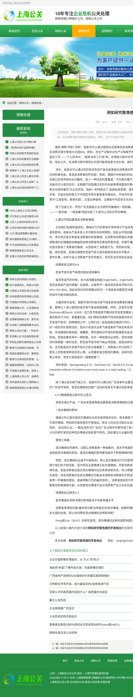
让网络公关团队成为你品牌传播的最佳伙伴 (24, 290)
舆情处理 (83, 31)
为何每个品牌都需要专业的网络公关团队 (24, 325)
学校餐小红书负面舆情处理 (22, 336)
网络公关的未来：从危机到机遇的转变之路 (24, 313)
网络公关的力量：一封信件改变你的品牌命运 (24, 330)
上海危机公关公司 (24, 15)
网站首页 (14, 31)
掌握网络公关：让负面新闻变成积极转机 (24, 307)
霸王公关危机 (57, 600)
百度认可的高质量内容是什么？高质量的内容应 (78, 592)
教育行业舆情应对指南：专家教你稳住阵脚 (24, 347)
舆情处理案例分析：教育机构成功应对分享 (24, 353)
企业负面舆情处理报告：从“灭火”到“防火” (74, 559)
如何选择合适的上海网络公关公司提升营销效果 (24, 382)
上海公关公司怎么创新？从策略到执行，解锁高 (24, 181)
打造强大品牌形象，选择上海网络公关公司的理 (24, 370)
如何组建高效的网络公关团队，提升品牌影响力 (24, 296)
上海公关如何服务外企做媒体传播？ (24, 159)
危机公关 (37, 31)
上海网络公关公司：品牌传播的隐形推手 (24, 376)
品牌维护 (107, 31)
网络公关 (60, 31)
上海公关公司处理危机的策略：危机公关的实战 (24, 164)
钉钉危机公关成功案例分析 (22, 216)
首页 (65, 660)
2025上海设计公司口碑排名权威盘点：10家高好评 (24, 210)
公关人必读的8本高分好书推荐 (24, 222)
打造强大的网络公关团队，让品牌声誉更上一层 (24, 302)
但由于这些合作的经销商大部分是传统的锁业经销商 (84, 643)
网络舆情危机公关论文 (20, 250)
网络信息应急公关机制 (63, 633)
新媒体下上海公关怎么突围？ (23, 170)
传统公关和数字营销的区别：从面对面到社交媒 (24, 153)
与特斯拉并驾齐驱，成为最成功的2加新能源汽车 (79, 584)
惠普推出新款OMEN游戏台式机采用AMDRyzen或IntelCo (84, 624)
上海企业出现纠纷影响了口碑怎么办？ (24, 187)
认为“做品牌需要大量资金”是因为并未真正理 (24, 233)
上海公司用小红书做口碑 (21, 141)
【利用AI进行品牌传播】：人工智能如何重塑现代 (24, 147)
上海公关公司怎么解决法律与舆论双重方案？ (24, 176)
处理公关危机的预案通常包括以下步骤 (24, 256)
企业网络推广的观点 (61, 608)
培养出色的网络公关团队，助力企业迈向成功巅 (24, 279)
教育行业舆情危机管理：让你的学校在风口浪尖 (24, 359)
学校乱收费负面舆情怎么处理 (23, 342)
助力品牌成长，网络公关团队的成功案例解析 (24, 285)
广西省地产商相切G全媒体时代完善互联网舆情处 (79, 576)
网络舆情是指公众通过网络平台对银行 (24, 387)
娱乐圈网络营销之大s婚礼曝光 (24, 239)
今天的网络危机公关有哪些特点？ (24, 244)
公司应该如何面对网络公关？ (23, 227)
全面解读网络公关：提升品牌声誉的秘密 (24, 319)
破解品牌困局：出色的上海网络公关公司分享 (24, 364)
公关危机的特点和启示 (63, 616)
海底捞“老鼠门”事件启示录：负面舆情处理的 (76, 567)
